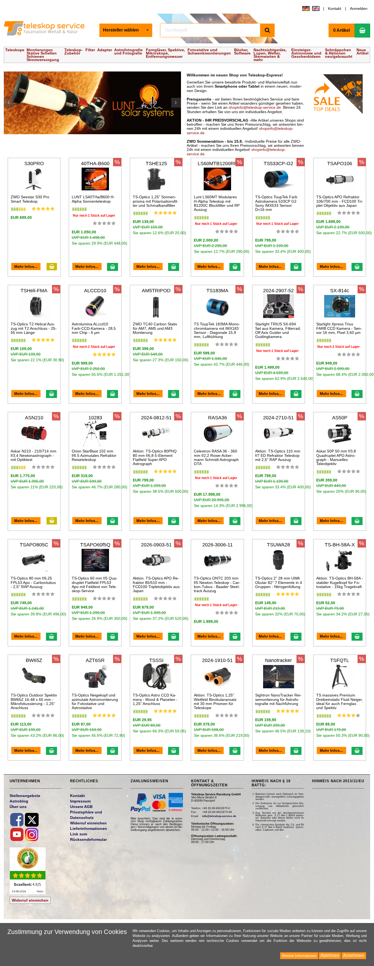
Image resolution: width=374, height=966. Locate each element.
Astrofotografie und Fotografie (128, 51)
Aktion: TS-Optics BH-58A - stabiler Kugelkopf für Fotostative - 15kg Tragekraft (339, 582)
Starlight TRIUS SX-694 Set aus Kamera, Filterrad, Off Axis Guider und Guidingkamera (278, 330)
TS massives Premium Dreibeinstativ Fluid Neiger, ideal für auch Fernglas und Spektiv (339, 701)
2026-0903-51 (156, 545)
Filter (90, 50)
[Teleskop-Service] (47, 29)
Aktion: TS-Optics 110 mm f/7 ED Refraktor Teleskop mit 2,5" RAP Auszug (277, 455)
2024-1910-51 (217, 660)
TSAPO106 (339, 163)
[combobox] (125, 30)
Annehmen (353, 955)
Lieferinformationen (88, 828)
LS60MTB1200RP (217, 163)
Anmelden (358, 8)
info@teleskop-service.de (219, 816)
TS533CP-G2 (278, 163)
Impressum (80, 801)
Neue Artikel (362, 51)
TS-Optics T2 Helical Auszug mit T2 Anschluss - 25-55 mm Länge (34, 328)
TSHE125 (156, 163)
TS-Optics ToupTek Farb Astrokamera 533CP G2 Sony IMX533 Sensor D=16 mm (276, 203)
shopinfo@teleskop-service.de (255, 107)
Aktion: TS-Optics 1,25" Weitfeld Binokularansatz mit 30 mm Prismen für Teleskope (215, 701)
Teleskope (14, 50)
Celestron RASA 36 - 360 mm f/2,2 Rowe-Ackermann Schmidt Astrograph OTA (216, 457)
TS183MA (217, 290)
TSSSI (156, 660)
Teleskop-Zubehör (73, 51)
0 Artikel (341, 30)
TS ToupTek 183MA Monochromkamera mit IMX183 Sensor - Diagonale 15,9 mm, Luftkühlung (217, 330)
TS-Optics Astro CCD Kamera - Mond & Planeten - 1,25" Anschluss (155, 699)
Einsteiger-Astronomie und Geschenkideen (306, 53)
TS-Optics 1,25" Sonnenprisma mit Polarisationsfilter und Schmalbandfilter (155, 201)
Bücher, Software (242, 51)
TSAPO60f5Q (95, 545)
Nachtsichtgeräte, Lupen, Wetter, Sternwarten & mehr (270, 55)
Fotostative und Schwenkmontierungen (209, 51)
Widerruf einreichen (30, 900)
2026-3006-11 (217, 545)
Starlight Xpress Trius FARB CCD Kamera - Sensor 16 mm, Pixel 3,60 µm (339, 328)
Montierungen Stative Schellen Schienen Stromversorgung (43, 55)
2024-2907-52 (278, 290)
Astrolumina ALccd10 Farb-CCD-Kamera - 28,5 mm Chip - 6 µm (94, 328)
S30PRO (34, 163)
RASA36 (217, 417)
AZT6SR (95, 660)
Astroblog (19, 801)
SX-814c (339, 290)
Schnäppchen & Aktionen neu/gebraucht (338, 53)
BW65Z (34, 660)
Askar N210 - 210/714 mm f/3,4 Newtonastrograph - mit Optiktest (33, 455)
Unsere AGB (81, 806)
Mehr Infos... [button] (26, 266)
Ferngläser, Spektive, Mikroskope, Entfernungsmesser (165, 53)
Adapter (104, 50)
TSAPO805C (34, 545)
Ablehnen (329, 955)
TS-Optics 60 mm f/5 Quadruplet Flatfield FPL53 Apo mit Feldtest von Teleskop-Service (94, 584)
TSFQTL (339, 660)
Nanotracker (278, 660)
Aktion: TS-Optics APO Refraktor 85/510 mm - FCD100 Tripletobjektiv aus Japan (156, 584)
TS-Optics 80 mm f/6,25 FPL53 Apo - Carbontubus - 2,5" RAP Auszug (33, 582)
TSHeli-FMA (34, 290)
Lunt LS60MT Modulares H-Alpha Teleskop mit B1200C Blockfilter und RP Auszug (217, 203)
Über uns (18, 806)
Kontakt (334, 8)
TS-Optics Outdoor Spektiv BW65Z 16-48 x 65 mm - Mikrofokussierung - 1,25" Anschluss (34, 701)
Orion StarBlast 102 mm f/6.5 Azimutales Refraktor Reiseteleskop (94, 455)
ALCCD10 (95, 290)
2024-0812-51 (156, 417)
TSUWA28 (278, 545)
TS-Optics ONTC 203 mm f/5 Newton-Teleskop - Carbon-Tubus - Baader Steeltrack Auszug (217, 584)
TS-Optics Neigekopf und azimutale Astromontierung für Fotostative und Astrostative (95, 701)
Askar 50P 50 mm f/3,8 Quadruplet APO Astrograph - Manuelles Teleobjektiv (336, 457)
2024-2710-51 (278, 417)
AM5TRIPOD (156, 290)
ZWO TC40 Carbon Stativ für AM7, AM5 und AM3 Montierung (155, 328)
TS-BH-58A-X (340, 545)
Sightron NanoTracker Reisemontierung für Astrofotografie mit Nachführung (278, 699)
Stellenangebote (25, 795)
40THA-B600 (95, 163)
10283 (95, 417)
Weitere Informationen (299, 956)
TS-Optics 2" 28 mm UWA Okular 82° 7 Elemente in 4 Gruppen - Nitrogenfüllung (278, 582)
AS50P (339, 417)
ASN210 (34, 417)
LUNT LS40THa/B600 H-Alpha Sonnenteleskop (93, 199)
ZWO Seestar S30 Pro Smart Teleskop (30, 199)
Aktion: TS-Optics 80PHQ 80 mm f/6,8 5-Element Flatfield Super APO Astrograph (155, 457)
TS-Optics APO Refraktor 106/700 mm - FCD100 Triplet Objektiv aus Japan (339, 201)
